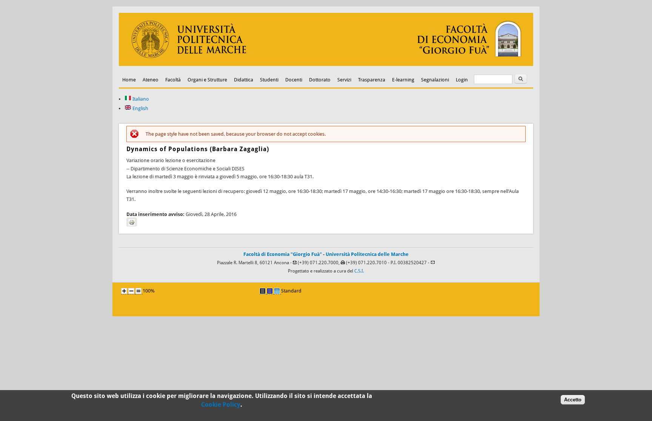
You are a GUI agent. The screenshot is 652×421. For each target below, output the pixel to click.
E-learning (403, 80)
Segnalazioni (435, 80)
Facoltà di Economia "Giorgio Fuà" (282, 254)
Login (462, 80)
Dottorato (320, 80)
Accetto (572, 400)
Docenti (293, 80)
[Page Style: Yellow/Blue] (270, 291)
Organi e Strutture (207, 80)
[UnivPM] (326, 64)
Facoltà (173, 80)
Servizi (344, 80)
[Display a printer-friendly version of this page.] (131, 222)
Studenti (269, 80)
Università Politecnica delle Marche (367, 254)
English (139, 108)
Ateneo (150, 80)
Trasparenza (371, 80)
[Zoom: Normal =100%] (138, 291)
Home (129, 80)
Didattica (243, 80)
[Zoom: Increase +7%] (124, 291)
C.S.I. (359, 271)
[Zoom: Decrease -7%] (131, 291)
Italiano (140, 99)
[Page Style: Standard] (277, 291)
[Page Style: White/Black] (263, 291)
